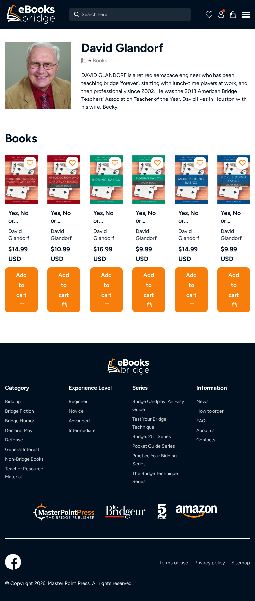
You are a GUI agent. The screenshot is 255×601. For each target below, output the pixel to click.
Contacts (205, 439)
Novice (76, 411)
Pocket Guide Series (153, 446)
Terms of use (173, 562)
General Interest (22, 449)
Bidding (13, 401)
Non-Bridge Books (24, 459)
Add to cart (21, 285)
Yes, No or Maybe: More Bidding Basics (189, 216)
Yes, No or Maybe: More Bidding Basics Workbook (234, 216)
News (202, 401)
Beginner (78, 401)
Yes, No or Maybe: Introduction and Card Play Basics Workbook (65, 216)
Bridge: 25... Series (151, 436)
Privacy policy (209, 562)
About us (205, 430)
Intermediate (82, 430)
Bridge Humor (19, 420)
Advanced (79, 420)
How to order (210, 411)
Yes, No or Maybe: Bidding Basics (104, 216)
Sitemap (240, 562)
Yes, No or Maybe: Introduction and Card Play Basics (23, 216)
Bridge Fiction (19, 411)
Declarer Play (18, 430)
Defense (14, 439)
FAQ (201, 420)
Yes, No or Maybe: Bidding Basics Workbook (149, 216)
